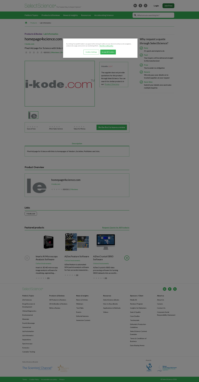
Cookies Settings (91, 52)
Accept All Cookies (108, 52)
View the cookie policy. (106, 46)
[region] (100, 48)
